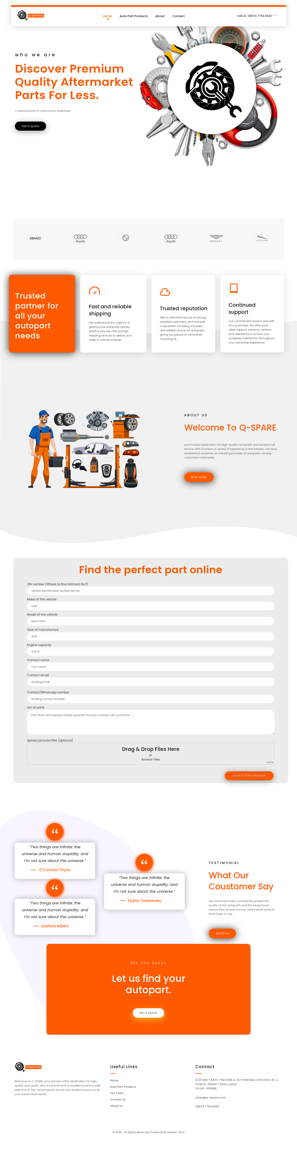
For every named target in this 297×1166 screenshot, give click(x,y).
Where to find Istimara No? (67, 584)
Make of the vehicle (41, 599)
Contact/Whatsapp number (48, 692)
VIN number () (57, 584)
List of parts (36, 707)
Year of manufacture (43, 630)
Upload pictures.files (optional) (150, 751)
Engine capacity (39, 645)
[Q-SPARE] (31, 15)
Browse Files (151, 759)
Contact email (38, 675)
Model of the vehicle (42, 615)
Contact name (38, 660)
